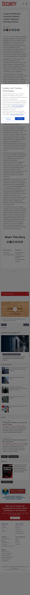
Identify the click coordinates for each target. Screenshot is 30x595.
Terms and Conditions (18, 106)
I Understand (19, 118)
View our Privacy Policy (17, 114)
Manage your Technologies (8, 119)
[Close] (27, 85)
